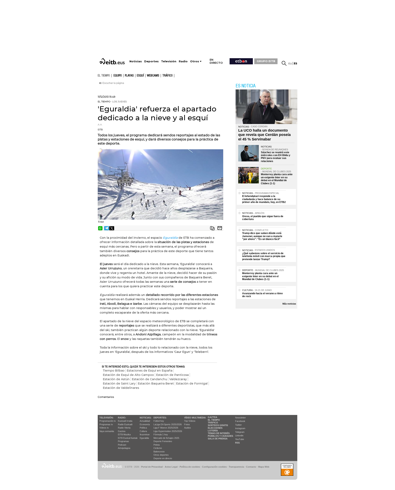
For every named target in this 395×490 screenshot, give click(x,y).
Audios (187, 427)
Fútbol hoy (158, 421)
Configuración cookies (214, 467)
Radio (183, 61)
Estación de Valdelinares (121, 388)
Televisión (168, 61)
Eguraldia (170, 238)
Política (143, 427)
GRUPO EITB (266, 61)
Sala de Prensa (218, 438)
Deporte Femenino (162, 441)
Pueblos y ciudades (220, 436)
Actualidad (145, 421)
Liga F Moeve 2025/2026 (165, 427)
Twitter (238, 425)
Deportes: (160, 417)
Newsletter (240, 417)
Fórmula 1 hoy (160, 434)
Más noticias (289, 303)
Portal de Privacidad (152, 467)
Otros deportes (161, 455)
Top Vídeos (189, 421)
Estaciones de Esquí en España (149, 370)
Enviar (219, 228)
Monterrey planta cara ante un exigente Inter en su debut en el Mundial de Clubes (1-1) (277, 179)
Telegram (239, 432)
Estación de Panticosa (172, 375)
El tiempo (214, 420)
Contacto (251, 467)
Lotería (213, 430)
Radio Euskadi (125, 424)
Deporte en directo (162, 458)
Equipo (118, 75)
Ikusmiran (145, 434)
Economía (145, 424)
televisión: (106, 417)
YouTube (239, 439)
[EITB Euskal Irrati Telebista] (112, 61)
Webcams (153, 75)
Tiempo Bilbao (113, 370)
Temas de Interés (219, 433)
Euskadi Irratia (125, 421)
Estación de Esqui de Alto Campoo (128, 375)
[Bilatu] (284, 63)
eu (290, 63)
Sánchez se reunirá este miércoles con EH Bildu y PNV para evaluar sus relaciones (275, 157)
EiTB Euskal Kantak (128, 438)
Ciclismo (157, 448)
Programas (123, 441)
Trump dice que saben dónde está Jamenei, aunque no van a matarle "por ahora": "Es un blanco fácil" (262, 236)
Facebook (240, 421)
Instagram (240, 428)
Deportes (151, 61)
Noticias (135, 61)
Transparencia (236, 467)
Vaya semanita (106, 431)
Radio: (122, 417)
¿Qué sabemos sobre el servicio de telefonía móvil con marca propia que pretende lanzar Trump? (263, 256)
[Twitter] (111, 228)
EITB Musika (124, 434)
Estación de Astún (116, 379)
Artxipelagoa (124, 448)
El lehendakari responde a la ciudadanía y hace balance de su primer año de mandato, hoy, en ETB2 (264, 199)
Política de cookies (190, 467)
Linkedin (239, 435)
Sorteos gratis (218, 425)
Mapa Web (263, 467)
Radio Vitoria (124, 427)
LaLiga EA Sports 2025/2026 (167, 424)
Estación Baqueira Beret (156, 383)
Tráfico (167, 75)
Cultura (143, 431)
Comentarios (106, 396)
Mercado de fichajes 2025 (166, 438)
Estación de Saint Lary (119, 383)
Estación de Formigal (192, 383)
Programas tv (106, 424)
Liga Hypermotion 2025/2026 (167, 431)
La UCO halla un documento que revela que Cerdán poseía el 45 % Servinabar (264, 134)
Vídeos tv (104, 427)
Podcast (122, 445)
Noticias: (145, 417)
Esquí (140, 75)
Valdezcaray (178, 379)
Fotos (187, 424)
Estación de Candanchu (149, 379)
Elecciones (215, 428)
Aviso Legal (171, 467)
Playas (129, 75)
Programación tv (107, 421)
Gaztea (121, 431)
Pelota (156, 445)
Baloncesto (159, 451)
